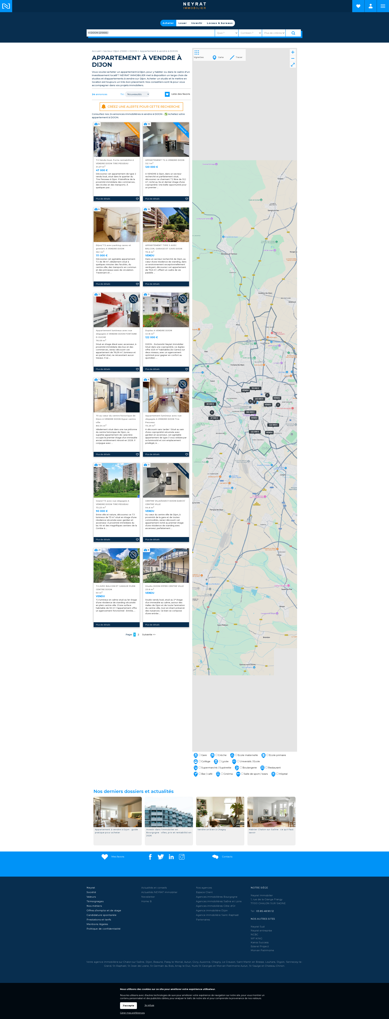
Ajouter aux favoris (137, 198)
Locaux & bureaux (220, 23)
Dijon (149, 961)
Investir (196, 23)
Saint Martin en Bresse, (251, 961)
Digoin (281, 961)
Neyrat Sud (258, 926)
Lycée (225, 761)
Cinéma (228, 773)
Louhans (270, 961)
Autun (187, 961)
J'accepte (128, 1005)
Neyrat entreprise (261, 930)
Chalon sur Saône (133, 961)
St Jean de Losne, (139, 965)
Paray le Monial (173, 961)
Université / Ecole (249, 761)
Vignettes (199, 57)
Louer (183, 23)
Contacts (226, 856)
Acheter (168, 23)
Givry (195, 961)
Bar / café (206, 773)
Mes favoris (117, 856)
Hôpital (282, 773)
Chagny (216, 961)
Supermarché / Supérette (216, 767)
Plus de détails (103, 198)
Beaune (158, 961)
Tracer (238, 57)
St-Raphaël (119, 965)
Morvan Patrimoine (262, 950)
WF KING (256, 938)
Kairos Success (260, 942)
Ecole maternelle (247, 755)
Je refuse (149, 1005)
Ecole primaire (277, 755)
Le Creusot (228, 961)
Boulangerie (249, 767)
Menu (383, 6)
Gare (204, 755)
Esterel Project (260, 946)
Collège (205, 761)
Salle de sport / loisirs (255, 773)
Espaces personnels (371, 6)
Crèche (222, 755)
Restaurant (274, 767)
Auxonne (205, 961)
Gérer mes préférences (132, 1013)
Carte (220, 57)
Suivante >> (149, 634)
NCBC (254, 934)
